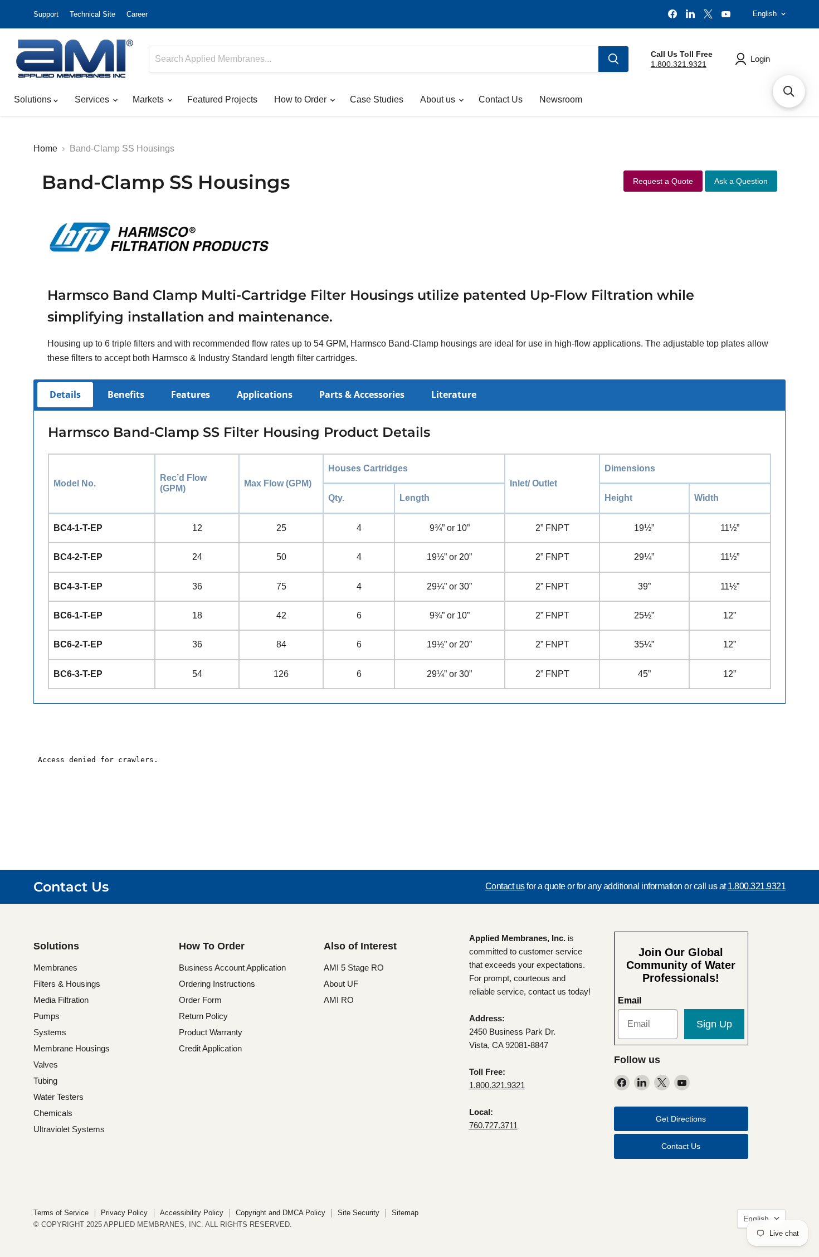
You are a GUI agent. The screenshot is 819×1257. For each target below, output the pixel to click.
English (765, 13)
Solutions (33, 99)
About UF (341, 983)
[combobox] (373, 59)
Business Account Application (232, 967)
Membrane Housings (71, 1048)
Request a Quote (663, 181)
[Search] (613, 59)
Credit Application (210, 1048)
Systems (49, 1032)
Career (137, 14)
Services (93, 99)
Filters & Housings (66, 983)
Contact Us (501, 99)
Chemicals (52, 1113)
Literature (453, 394)
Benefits (126, 394)
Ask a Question (741, 181)
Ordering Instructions (217, 983)
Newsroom (560, 99)
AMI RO (339, 1000)
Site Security (358, 1213)
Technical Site (92, 14)
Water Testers (58, 1097)
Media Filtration (61, 1000)
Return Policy (203, 1016)
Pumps (46, 1016)
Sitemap (405, 1213)
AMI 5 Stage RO (354, 967)
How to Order (301, 99)
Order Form (200, 1000)
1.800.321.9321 (678, 64)
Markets (149, 99)
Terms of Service (61, 1213)
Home (45, 148)
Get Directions (681, 1118)
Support (45, 14)
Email (629, 1000)
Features (190, 394)
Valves (45, 1064)
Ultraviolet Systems (69, 1129)
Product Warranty (210, 1032)
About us (438, 99)
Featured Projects (222, 99)
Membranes (55, 967)
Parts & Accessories (361, 394)
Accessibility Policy (191, 1213)
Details (65, 394)
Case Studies (376, 99)
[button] (789, 91)
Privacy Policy (124, 1213)
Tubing (45, 1080)
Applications (264, 394)
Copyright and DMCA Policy (280, 1213)
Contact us (505, 886)
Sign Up (714, 1024)
